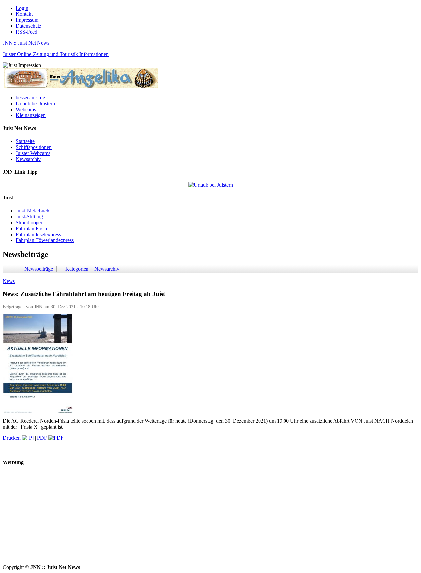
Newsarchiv (28, 159)
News (9, 281)
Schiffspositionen (34, 147)
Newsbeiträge (38, 269)
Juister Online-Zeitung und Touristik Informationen (56, 54)
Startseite (25, 141)
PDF (42, 438)
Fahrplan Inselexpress (38, 234)
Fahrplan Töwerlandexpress (45, 240)
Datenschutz (28, 26)
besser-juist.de (30, 97)
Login (22, 8)
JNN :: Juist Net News (26, 43)
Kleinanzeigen (31, 115)
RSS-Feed (26, 32)
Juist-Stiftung (29, 216)
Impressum (27, 20)
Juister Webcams (33, 153)
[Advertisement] (200, 518)
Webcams (26, 109)
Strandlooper (29, 222)
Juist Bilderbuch (32, 210)
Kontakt (24, 14)
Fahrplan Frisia (31, 228)
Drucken (12, 438)
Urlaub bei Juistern (35, 103)
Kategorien (76, 269)
